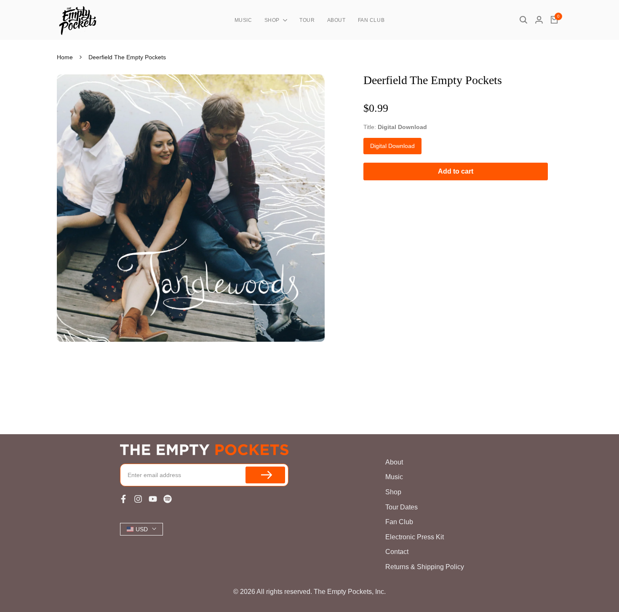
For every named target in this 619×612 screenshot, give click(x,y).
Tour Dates (401, 507)
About (394, 462)
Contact (396, 551)
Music (394, 476)
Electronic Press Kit (414, 537)
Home (65, 57)
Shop (393, 492)
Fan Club (399, 521)
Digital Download (392, 145)
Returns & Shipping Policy (424, 566)
